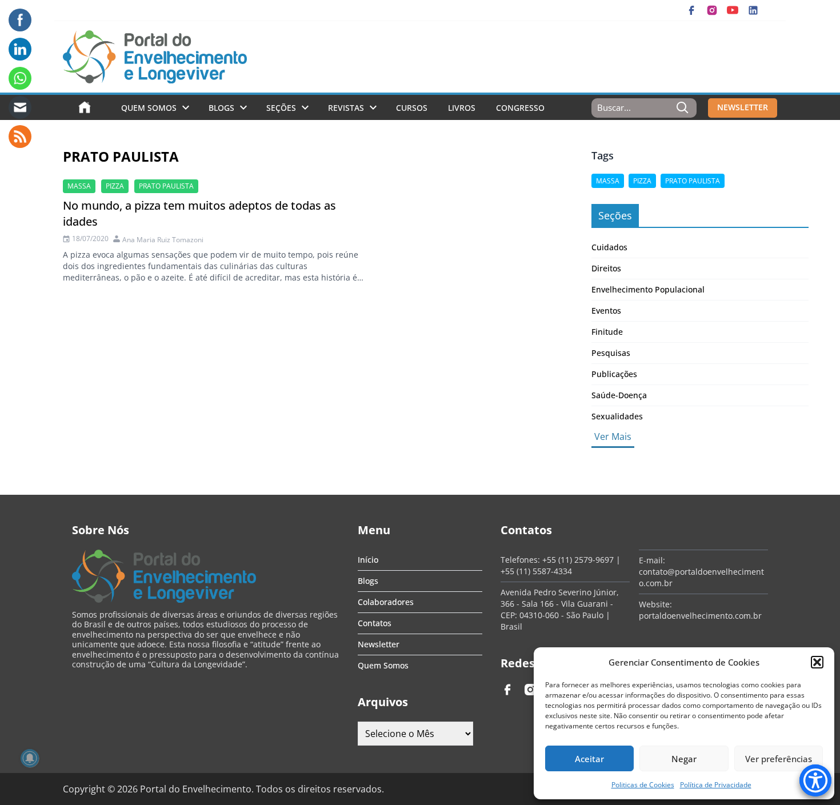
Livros (461, 107)
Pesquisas (610, 352)
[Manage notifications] (30, 758)
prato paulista (166, 186)
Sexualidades (617, 416)
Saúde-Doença (619, 395)
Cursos (411, 107)
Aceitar (589, 758)
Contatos (374, 623)
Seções (281, 107)
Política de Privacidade (715, 785)
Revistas (346, 107)
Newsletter (378, 644)
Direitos (606, 268)
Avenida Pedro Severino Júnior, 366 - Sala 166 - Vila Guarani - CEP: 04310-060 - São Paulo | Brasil (560, 609)
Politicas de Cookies (642, 785)
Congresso (520, 107)
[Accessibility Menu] (815, 780)
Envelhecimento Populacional (648, 289)
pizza (115, 186)
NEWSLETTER (742, 107)
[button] (817, 662)
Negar (684, 758)
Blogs (221, 107)
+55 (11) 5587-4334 (536, 571)
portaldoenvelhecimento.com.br (700, 615)
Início (368, 559)
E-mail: (652, 560)
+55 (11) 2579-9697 (578, 559)
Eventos (606, 310)
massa (79, 186)
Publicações (614, 374)
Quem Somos (149, 107)
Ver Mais (612, 436)
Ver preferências (778, 758)
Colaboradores (386, 601)
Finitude (607, 331)
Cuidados (609, 247)
